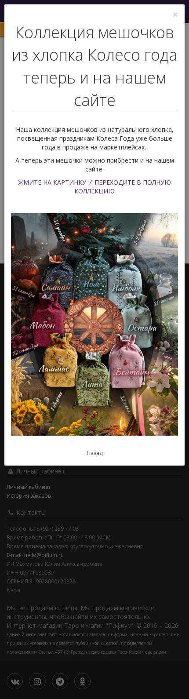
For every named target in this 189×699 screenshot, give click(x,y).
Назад (94, 453)
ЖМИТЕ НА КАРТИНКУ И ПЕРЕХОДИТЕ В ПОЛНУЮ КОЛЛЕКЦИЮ (94, 186)
